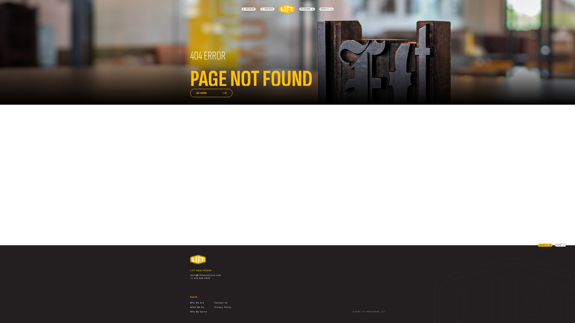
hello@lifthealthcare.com (205, 275)
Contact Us (221, 302)
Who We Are (197, 302)
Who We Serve (198, 311)
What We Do (197, 307)
